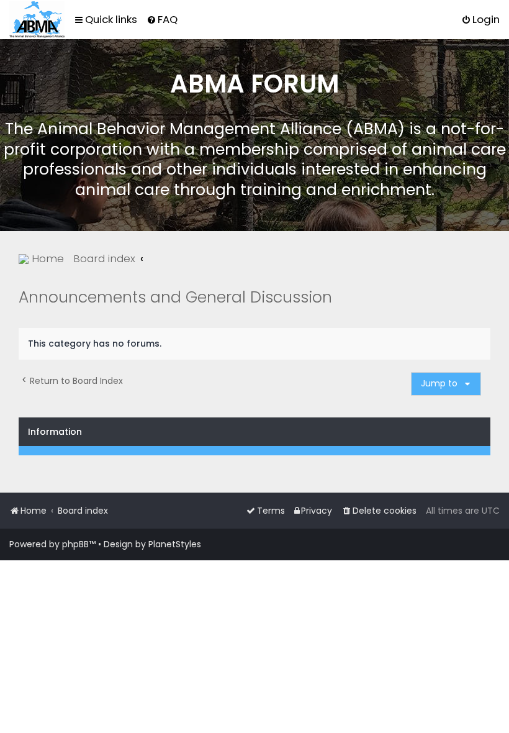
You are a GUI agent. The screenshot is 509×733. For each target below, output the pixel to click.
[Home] (37, 19)
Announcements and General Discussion (175, 297)
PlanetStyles (174, 544)
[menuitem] (162, 19)
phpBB (75, 544)
